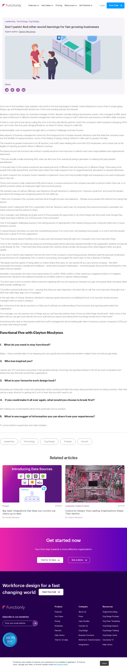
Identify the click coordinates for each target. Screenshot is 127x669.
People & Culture (82, 506)
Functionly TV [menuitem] (108, 640)
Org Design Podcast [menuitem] (111, 616)
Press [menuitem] (81, 616)
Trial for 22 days (48, 560)
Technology (21, 22)
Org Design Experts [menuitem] (110, 626)
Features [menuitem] (58, 612)
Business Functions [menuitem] (86, 635)
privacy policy (62, 664)
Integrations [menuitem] (84, 645)
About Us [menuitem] (82, 612)
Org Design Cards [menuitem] (110, 635)
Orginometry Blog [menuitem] (110, 612)
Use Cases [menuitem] (59, 616)
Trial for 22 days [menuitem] (61, 640)
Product (5, 506)
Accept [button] (104, 663)
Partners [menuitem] (58, 631)
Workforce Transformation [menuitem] (89, 640)
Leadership (10, 22)
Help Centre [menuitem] (59, 635)
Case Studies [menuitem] (84, 621)
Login (102, 5)
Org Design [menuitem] (83, 631)
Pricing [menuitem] (57, 621)
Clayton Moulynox (27, 32)
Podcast (68, 442)
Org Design (34, 22)
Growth (84, 442)
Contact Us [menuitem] (83, 626)
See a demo (77, 560)
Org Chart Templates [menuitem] (111, 621)
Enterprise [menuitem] (59, 626)
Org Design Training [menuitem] (111, 631)
